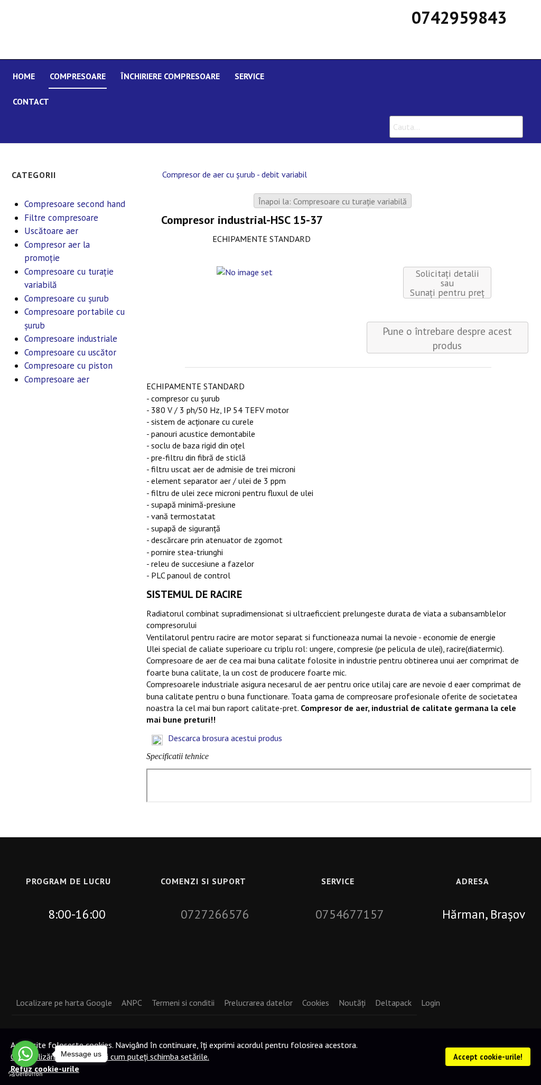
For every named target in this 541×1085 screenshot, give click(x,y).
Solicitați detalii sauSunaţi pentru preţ (447, 282)
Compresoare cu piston (68, 365)
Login (430, 1002)
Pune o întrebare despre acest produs (447, 338)
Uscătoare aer (51, 231)
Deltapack (393, 1002)
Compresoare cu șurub (66, 298)
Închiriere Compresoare (170, 76)
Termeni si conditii (183, 1002)
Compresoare (78, 76)
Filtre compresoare (61, 217)
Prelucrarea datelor (258, 1002)
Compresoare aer (56, 379)
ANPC (132, 1002)
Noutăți (352, 1002)
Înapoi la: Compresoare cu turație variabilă (332, 201)
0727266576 (215, 914)
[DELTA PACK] (207, 22)
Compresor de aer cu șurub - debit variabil (234, 174)
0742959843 (459, 17)
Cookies (315, 1002)
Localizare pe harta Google (64, 1002)
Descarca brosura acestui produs (225, 738)
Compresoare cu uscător (70, 352)
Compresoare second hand (74, 204)
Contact (31, 101)
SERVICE (249, 76)
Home (24, 76)
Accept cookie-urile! (488, 1057)
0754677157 (349, 914)
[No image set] (244, 271)
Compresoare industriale (70, 338)
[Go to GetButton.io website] (25, 1074)
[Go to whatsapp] (25, 1054)
